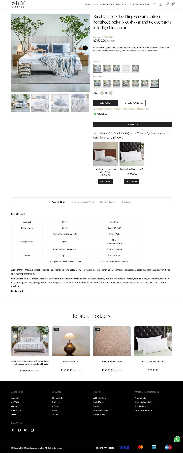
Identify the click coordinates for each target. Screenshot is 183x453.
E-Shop (55, 406)
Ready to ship (99, 414)
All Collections (99, 398)
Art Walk (15, 402)
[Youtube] (32, 430)
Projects (56, 402)
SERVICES (134, 4)
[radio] (97, 68)
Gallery (14, 414)
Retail (54, 410)
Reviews (126, 202)
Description (58, 202)
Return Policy (108, 202)
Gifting (14, 406)
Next (85, 47)
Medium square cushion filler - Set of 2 (105, 170)
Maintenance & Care (82, 202)
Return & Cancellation (143, 402)
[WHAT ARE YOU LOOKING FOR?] (154, 4)
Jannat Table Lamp (71, 361)
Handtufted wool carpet (112, 361)
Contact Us (16, 410)
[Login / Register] (160, 4)
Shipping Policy (141, 406)
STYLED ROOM (106, 4)
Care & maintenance (143, 410)
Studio (55, 414)
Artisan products (100, 410)
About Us (15, 398)
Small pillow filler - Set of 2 (153, 361)
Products (97, 406)
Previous (15, 47)
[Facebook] (19, 430)
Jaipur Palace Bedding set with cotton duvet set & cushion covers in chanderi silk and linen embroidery (30, 362)
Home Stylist (57, 398)
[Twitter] (12, 430)
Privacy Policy (140, 398)
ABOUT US (144, 4)
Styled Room (98, 402)
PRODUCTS (121, 4)
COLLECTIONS (90, 4)
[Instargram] (25, 430)
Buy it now (133, 125)
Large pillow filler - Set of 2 (131, 169)
